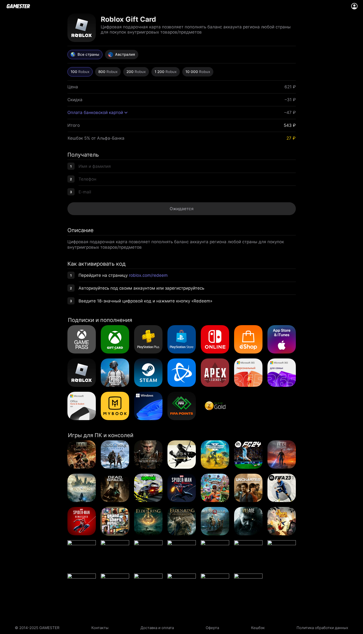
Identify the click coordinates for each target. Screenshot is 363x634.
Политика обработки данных (322, 627)
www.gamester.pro (18, 6)
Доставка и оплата (157, 627)
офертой (184, 220)
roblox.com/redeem (148, 275)
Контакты (99, 627)
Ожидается (182, 208)
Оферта (212, 627)
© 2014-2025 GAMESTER (37, 627)
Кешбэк (258, 627)
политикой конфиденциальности (221, 220)
